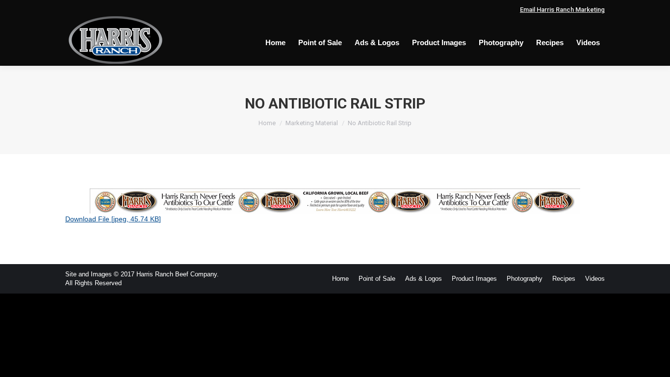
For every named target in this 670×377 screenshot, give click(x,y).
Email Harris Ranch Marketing (562, 9)
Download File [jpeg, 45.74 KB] (113, 219)
